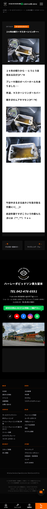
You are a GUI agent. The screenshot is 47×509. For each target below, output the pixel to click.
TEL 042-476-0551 (23, 291)
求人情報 (5, 453)
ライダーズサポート (8, 439)
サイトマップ (29, 449)
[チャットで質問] (41, 492)
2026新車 (28, 391)
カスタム (27, 398)
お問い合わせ (6, 404)
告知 (26, 428)
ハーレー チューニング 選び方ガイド (12, 428)
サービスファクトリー (9, 415)
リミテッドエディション (32, 401)
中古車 (27, 394)
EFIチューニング (7, 418)
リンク (27, 459)
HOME (5, 10)
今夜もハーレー (30, 421)
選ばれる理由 (6, 394)
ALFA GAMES (29, 463)
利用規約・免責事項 (31, 456)
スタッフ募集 (6, 449)
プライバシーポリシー (32, 453)
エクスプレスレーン (8, 436)
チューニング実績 (30, 415)
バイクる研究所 (30, 425)
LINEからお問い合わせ (30, 4)
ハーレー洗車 (6, 432)
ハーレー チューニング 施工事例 (12, 422)
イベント (5, 398)
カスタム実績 (29, 431)
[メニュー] (41, 4)
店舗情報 (5, 401)
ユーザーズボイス (30, 418)
